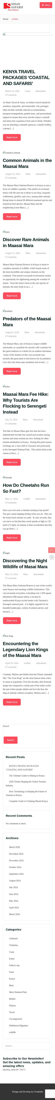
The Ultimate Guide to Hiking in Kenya (27, 775)
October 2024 (15, 867)
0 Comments (10, 95)
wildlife (26, 499)
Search (6, 726)
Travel (12, 1012)
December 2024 (16, 854)
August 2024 (15, 880)
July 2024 (13, 887)
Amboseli (13, 938)
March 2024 (14, 914)
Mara (28, 174)
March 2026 (14, 847)
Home (5, 19)
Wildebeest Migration (18, 1025)
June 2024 (13, 894)
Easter (12, 958)
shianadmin (41, 91)
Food (11, 972)
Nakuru (12, 1005)
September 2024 (16, 874)
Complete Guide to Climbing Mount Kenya (28, 801)
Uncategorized (15, 1019)
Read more (11, 137)
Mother (12, 999)
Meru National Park (18, 992)
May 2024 (13, 901)
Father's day (14, 965)
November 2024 (16, 860)
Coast (27, 91)
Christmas (13, 945)
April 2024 (14, 907)
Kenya (12, 979)
